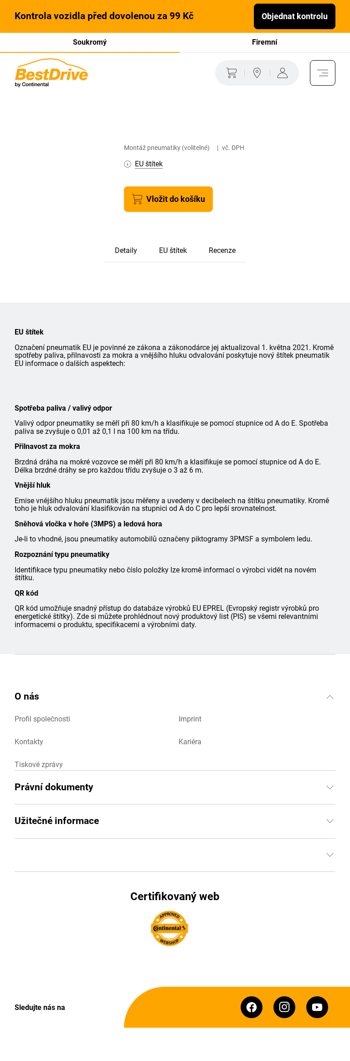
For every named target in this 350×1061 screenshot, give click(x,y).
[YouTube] (317, 1007)
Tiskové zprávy (39, 764)
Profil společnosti (42, 719)
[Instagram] (284, 1007)
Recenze (222, 250)
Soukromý (90, 42)
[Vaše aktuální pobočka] (257, 73)
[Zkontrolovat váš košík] (229, 73)
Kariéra (190, 741)
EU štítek (173, 250)
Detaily (126, 250)
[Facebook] (251, 1007)
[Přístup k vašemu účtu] (284, 73)
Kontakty (29, 741)
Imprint (190, 719)
